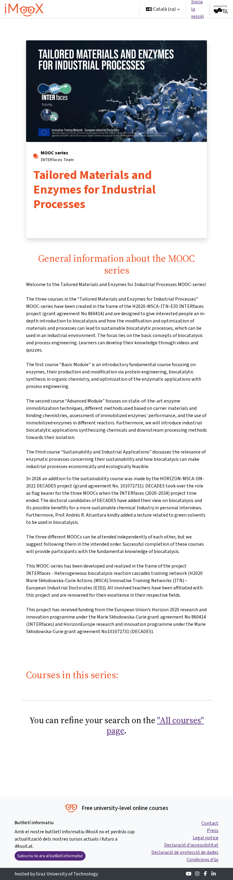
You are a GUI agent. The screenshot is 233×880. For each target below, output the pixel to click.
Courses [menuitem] (84, 9)
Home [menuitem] (62, 9)
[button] (163, 9)
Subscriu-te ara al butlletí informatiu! (50, 856)
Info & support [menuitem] (71, 27)
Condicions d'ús (202, 859)
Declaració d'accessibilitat (191, 845)
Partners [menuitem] (106, 27)
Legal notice (205, 837)
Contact (209, 823)
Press (212, 830)
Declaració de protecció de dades (184, 852)
